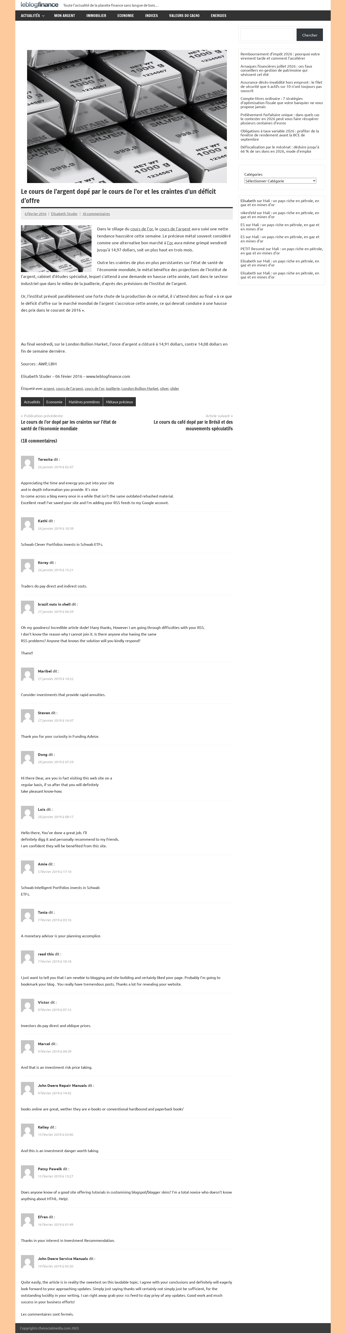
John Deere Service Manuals (63, 1258)
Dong (43, 754)
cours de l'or (94, 388)
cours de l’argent (175, 228)
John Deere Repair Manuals (62, 1085)
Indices (151, 15)
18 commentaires (96, 213)
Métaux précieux (119, 401)
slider (174, 388)
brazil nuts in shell (54, 604)
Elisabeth (248, 260)
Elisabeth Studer (64, 213)
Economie (125, 15)
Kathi (43, 520)
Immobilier (96, 15)
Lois (41, 809)
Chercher (310, 35)
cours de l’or (141, 228)
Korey (43, 562)
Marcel (44, 1043)
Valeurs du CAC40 (184, 15)
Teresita (45, 459)
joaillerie (113, 388)
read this (46, 953)
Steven (44, 712)
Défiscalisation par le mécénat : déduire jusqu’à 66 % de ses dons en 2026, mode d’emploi (280, 148)
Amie (42, 863)
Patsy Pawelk (50, 1168)
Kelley (43, 1127)
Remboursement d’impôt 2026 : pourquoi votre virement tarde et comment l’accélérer (280, 55)
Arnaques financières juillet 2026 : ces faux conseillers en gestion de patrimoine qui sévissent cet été (276, 70)
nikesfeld (248, 212)
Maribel (45, 671)
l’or (170, 242)
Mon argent (64, 15)
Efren (43, 1216)
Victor (43, 1002)
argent (49, 388)
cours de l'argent (69, 388)
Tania (43, 912)
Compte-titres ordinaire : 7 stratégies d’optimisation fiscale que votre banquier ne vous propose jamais (282, 102)
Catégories (253, 174)
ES (243, 224)
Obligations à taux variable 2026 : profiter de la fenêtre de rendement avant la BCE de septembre (280, 134)
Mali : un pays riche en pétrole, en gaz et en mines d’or (280, 202)
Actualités (30, 15)
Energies (218, 15)
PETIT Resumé (253, 248)
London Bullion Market (139, 388)
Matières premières (84, 401)
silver (164, 388)
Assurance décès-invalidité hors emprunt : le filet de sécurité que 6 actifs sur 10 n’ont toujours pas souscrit (281, 86)
